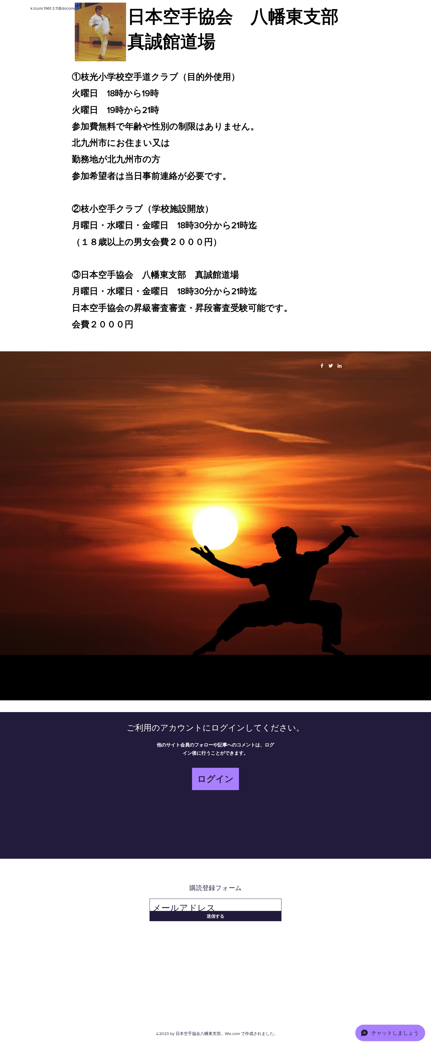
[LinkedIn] (339, 366)
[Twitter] (331, 366)
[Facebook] (322, 366)
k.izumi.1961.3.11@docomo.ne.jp (58, 8)
